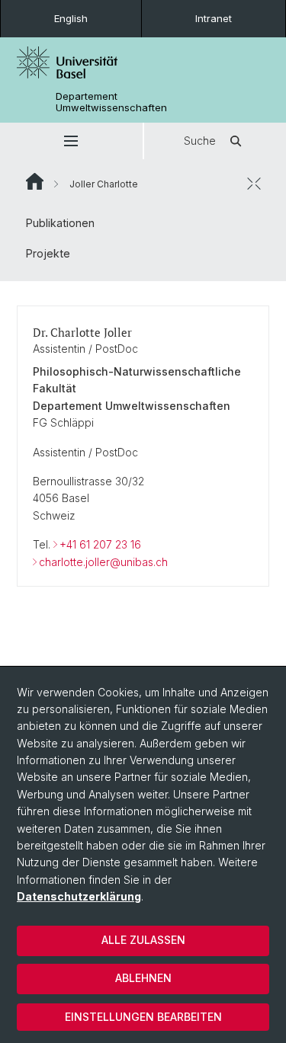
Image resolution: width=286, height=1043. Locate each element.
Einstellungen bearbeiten (143, 1016)
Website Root (34, 181)
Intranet (213, 18)
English (71, 18)
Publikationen (60, 222)
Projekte (48, 253)
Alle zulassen (143, 939)
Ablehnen (143, 977)
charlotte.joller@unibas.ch (103, 561)
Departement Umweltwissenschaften (111, 102)
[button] (71, 141)
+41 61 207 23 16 (100, 544)
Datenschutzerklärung (79, 896)
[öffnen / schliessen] (254, 183)
